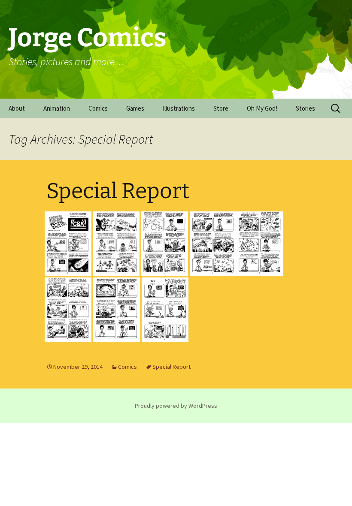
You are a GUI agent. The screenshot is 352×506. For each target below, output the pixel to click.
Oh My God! (262, 108)
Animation (56, 108)
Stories (305, 108)
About (17, 108)
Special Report (117, 191)
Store (220, 108)
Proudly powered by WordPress (176, 406)
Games (135, 108)
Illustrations (179, 108)
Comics (98, 108)
